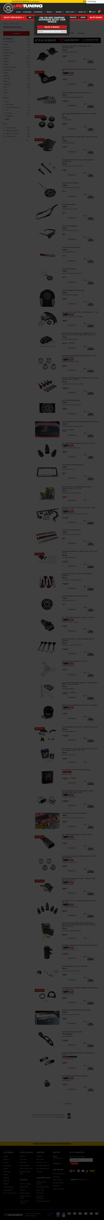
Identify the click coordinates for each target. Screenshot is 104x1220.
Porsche (72, 17)
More (83, 17)
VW (30, 17)
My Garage (97, 17)
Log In (93, 12)
